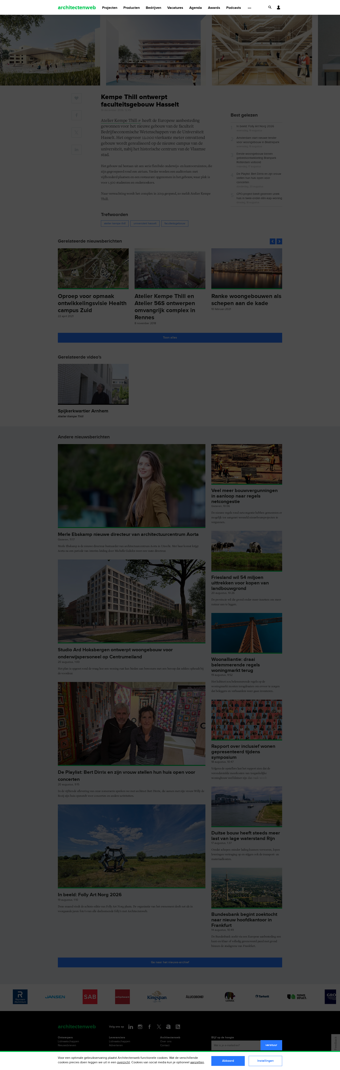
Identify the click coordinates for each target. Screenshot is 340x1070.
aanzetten (197, 1062)
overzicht (123, 1062)
